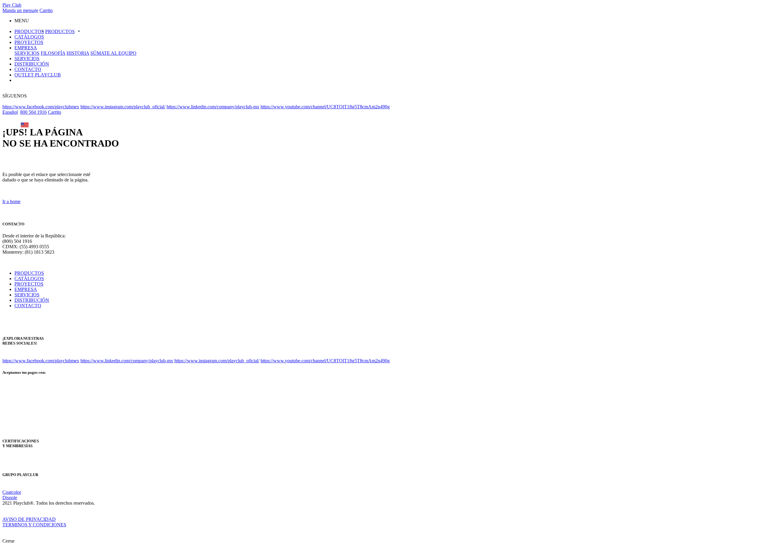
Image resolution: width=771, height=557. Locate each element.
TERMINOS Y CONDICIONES (34, 524)
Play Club (11, 5)
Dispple (9, 497)
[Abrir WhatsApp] (756, 542)
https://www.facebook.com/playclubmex (40, 106)
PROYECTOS (28, 42)
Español (10, 112)
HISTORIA (78, 53)
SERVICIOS (26, 53)
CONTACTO (27, 69)
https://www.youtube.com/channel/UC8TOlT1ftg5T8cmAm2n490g (325, 106)
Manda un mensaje (20, 10)
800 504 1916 (33, 112)
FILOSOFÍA (53, 53)
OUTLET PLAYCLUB (37, 74)
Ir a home (11, 201)
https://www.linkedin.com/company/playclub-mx (213, 106)
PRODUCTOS (29, 31)
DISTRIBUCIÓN (31, 64)
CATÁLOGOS (29, 36)
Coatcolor (11, 492)
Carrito (46, 10)
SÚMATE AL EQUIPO (113, 53)
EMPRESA (25, 47)
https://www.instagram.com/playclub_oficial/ (122, 106)
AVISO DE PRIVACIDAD (29, 519)
